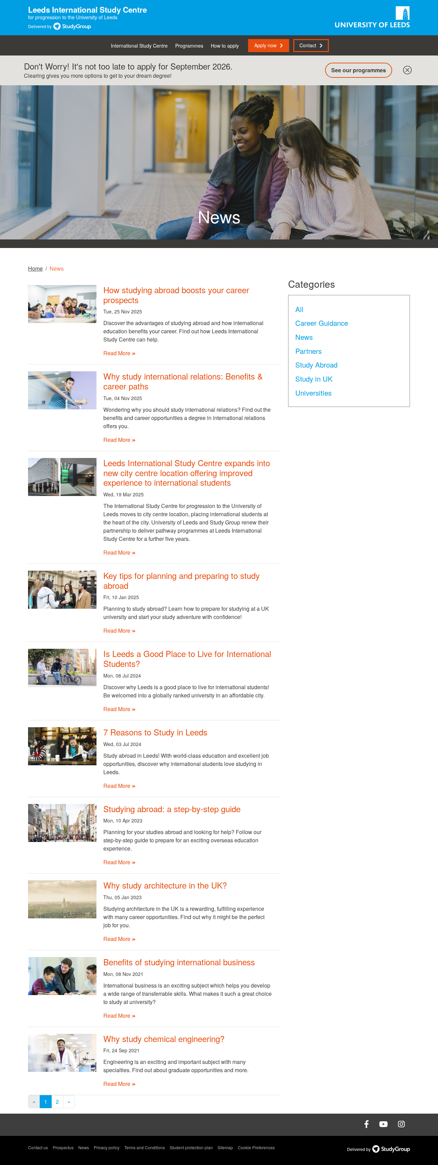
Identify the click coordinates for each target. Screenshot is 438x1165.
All (299, 309)
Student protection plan (191, 1147)
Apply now (265, 45)
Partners (308, 351)
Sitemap (225, 1147)
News (304, 337)
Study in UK (314, 378)
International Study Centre (139, 45)
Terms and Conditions (144, 1147)
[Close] (406, 68)
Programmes (189, 45)
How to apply (225, 45)
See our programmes (358, 70)
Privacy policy (106, 1147)
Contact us (38, 1147)
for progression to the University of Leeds (87, 14)
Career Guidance (321, 323)
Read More (116, 353)
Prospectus (63, 1147)
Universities (313, 392)
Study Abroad (316, 364)
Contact (307, 45)
